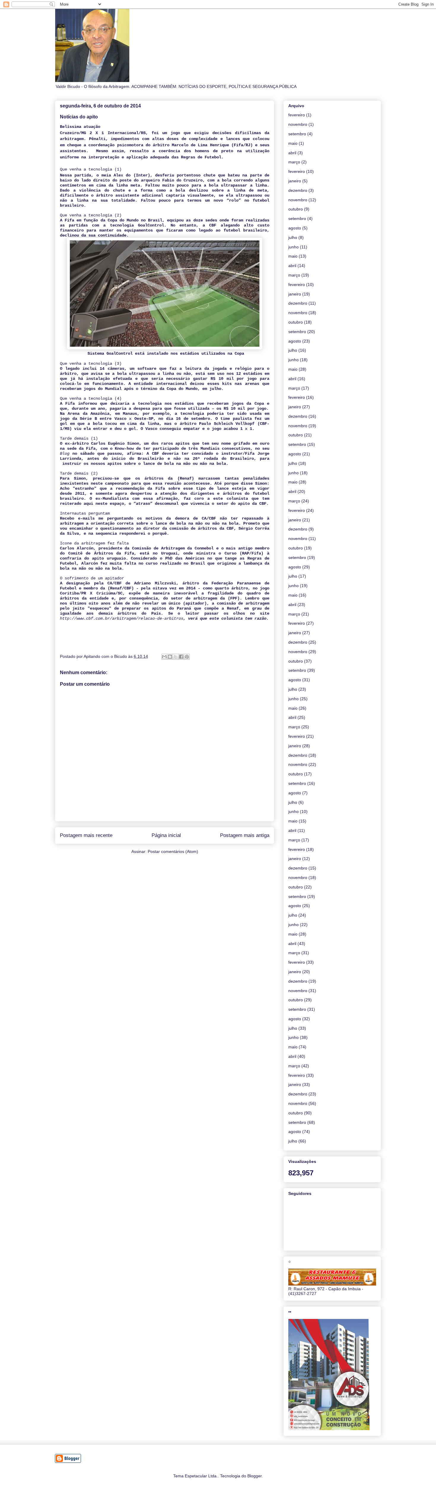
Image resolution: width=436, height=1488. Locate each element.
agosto (294, 228)
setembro (297, 133)
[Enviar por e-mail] (164, 657)
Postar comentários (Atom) (173, 851)
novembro (297, 124)
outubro (295, 209)
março (294, 162)
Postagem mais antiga (244, 835)
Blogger (254, 1475)
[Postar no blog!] (170, 657)
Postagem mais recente (86, 835)
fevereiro (296, 115)
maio (292, 143)
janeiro (294, 181)
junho (293, 247)
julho (292, 237)
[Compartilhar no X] (176, 657)
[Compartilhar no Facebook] (181, 657)
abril (292, 152)
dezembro (297, 190)
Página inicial (166, 835)
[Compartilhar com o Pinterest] (187, 657)
